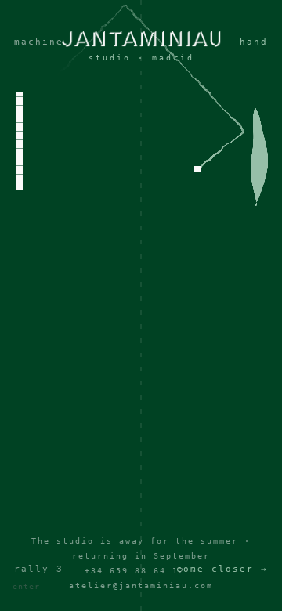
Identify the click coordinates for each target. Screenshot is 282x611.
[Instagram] (141, 327)
